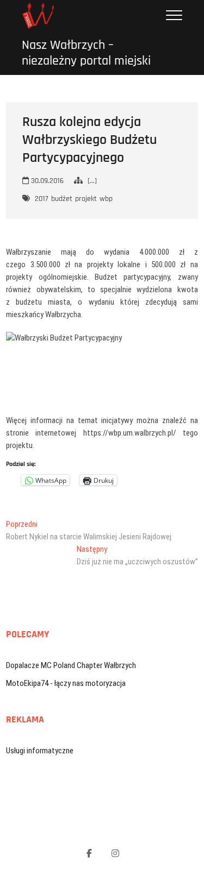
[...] (92, 181)
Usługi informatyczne (39, 751)
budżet (61, 199)
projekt (86, 199)
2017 (41, 199)
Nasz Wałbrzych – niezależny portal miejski (86, 53)
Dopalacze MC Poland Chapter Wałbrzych (71, 665)
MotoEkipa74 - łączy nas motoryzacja (66, 683)
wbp (106, 199)
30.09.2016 (46, 181)
